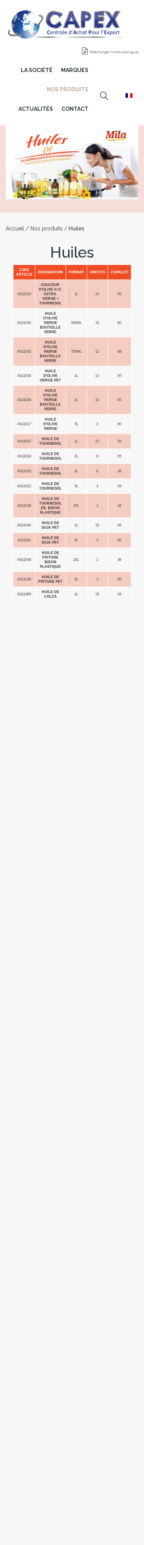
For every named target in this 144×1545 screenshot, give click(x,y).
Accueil (15, 228)
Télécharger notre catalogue (113, 52)
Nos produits (46, 228)
